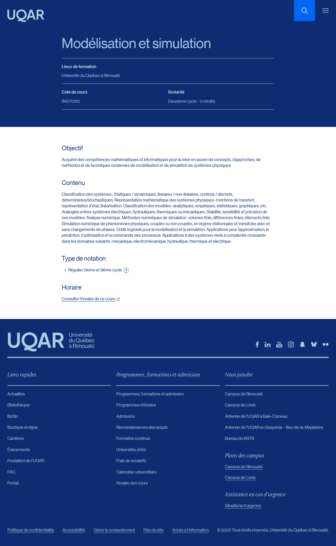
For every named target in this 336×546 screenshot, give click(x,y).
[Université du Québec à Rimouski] (25, 15)
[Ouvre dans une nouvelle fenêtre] (257, 344)
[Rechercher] (304, 10)
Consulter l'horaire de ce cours (88, 298)
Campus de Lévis (240, 477)
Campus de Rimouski (243, 466)
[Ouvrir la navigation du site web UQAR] (325, 10)
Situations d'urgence (243, 505)
